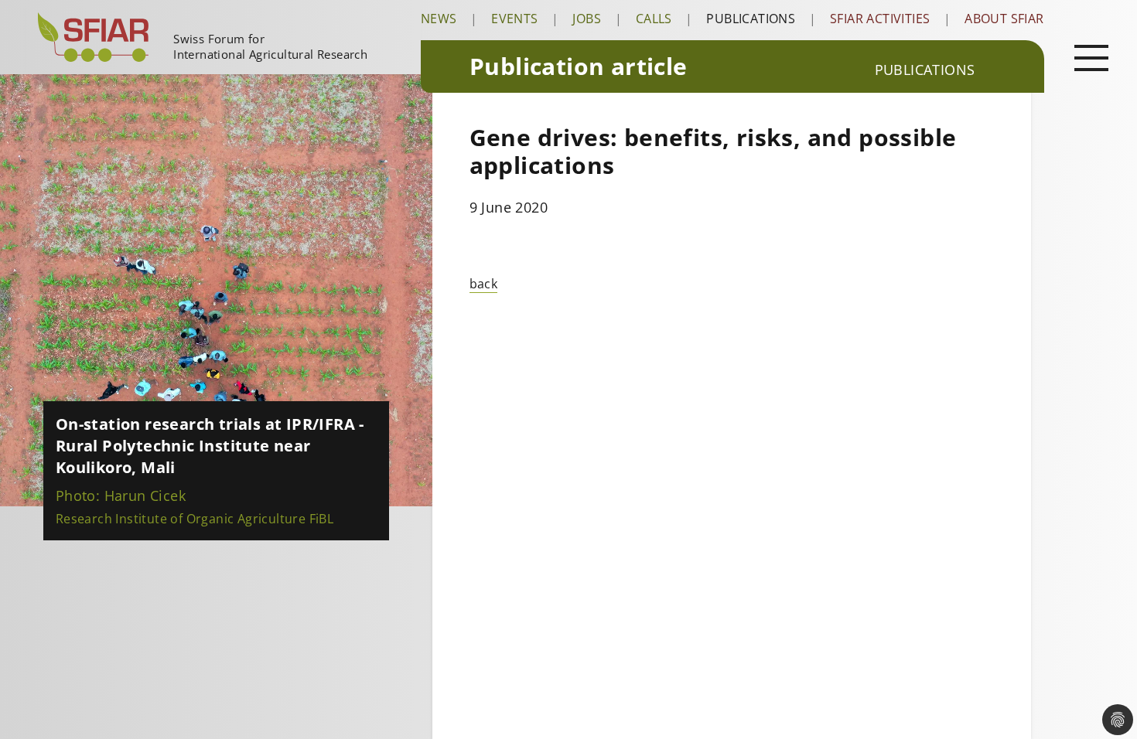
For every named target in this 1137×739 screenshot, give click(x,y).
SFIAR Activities (880, 18)
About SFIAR (1004, 18)
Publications (750, 18)
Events (514, 18)
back (483, 283)
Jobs (586, 18)
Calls (654, 18)
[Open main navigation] (1091, 57)
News (439, 18)
